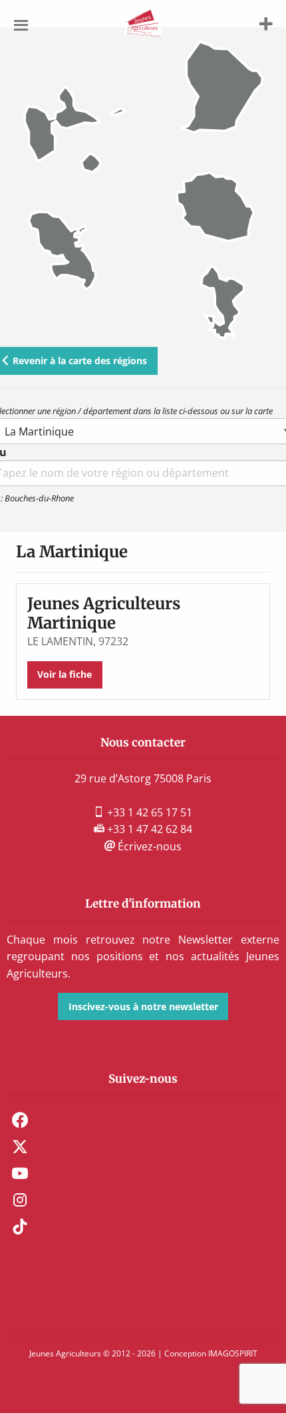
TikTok (20, 1226)
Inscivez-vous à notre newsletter (143, 1006)
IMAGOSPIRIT (232, 1353)
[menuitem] (143, 1120)
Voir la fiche (64, 674)
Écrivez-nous (148, 846)
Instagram (20, 1200)
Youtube (20, 1173)
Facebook (20, 1120)
